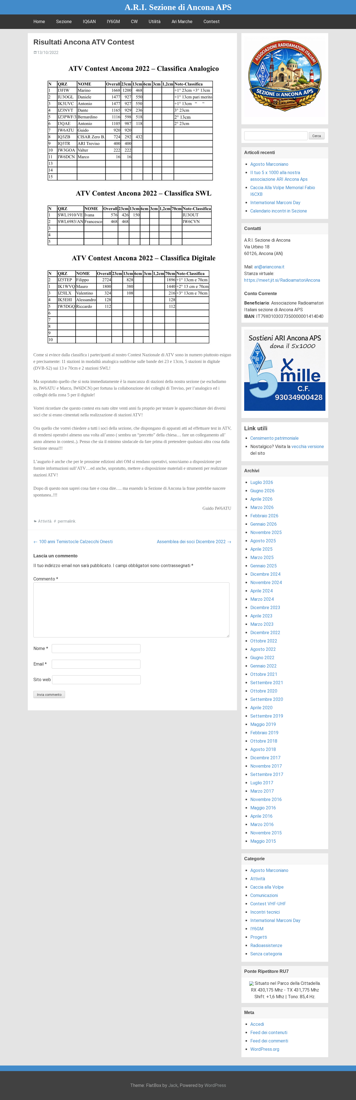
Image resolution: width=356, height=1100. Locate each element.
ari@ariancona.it (269, 267)
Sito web (42, 679)
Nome (40, 648)
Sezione (64, 21)
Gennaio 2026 (263, 524)
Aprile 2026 (261, 499)
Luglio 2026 (261, 482)
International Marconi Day (275, 202)
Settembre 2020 (266, 699)
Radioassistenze (266, 945)
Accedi (257, 1024)
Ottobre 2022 (263, 641)
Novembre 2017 (266, 766)
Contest (212, 21)
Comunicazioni (264, 895)
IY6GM (113, 21)
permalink (66, 521)
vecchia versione (307, 446)
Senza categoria (266, 953)
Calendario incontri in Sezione (278, 211)
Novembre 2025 (266, 532)
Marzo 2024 (262, 599)
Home (39, 21)
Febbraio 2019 (264, 732)
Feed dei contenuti (268, 1032)
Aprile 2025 (261, 549)
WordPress (215, 1085)
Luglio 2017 (261, 782)
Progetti (258, 937)
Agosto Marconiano (269, 164)
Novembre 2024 (266, 582)
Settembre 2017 (266, 774)
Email (40, 664)
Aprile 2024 (261, 591)
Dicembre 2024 (265, 574)
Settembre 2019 (266, 716)
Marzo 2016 (262, 824)
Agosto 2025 (263, 540)
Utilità (154, 21)
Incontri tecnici (265, 912)
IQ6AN (89, 21)
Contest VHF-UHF (268, 903)
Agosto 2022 (263, 649)
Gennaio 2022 (263, 666)
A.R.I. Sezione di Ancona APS (178, 7)
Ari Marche (182, 21)
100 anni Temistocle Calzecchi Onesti (73, 541)
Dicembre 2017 (265, 757)
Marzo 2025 (262, 557)
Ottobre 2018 (263, 741)
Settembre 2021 (266, 682)
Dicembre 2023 (265, 607)
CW (134, 21)
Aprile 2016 (261, 816)
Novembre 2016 (266, 799)
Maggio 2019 (263, 724)
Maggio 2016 (263, 807)
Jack (173, 1085)
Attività (44, 521)
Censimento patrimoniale (274, 438)
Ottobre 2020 (263, 691)
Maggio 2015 (263, 841)
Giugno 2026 (262, 490)
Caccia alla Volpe (267, 887)
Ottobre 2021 (263, 674)
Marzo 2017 (262, 791)
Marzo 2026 (262, 507)
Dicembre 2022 (265, 632)
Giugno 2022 (262, 657)
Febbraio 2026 (264, 515)
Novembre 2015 (266, 832)
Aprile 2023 (261, 616)
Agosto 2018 (263, 749)
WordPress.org (264, 1049)
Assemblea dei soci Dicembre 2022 (194, 541)
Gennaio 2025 (263, 565)
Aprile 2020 (261, 707)
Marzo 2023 (262, 624)
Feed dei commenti (269, 1041)
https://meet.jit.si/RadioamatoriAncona (282, 280)
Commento (45, 579)
